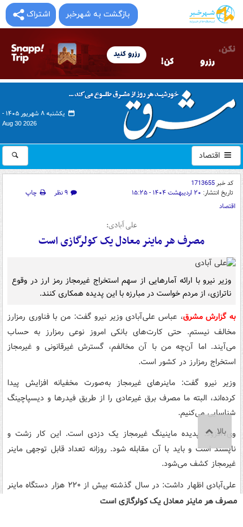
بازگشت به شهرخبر (98, 14)
